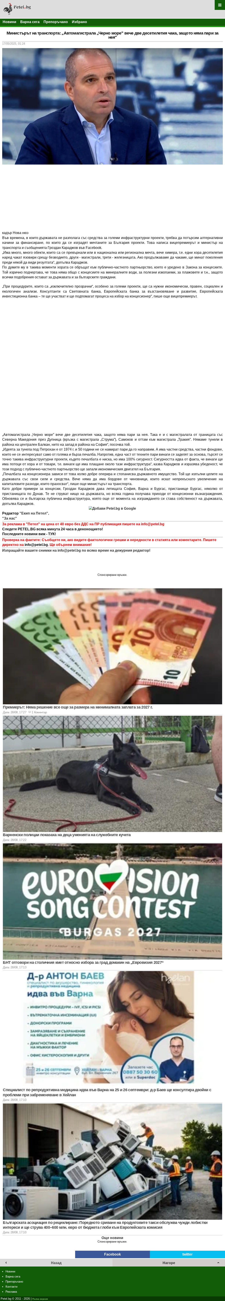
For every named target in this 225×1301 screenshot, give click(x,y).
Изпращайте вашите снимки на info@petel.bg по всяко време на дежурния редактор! (76, 550)
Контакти (11, 1286)
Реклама (11, 1291)
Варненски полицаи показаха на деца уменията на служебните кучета (67, 835)
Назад (56, 1263)
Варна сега (30, 22)
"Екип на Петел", (34, 513)
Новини (9, 22)
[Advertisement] (112, 197)
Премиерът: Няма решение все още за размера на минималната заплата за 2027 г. (77, 707)
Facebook (112, 1254)
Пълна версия (40, 1299)
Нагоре (169, 1263)
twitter (187, 1254)
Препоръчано (56, 22)
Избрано (79, 22)
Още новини (112, 1238)
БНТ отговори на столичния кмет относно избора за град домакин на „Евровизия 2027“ (83, 962)
